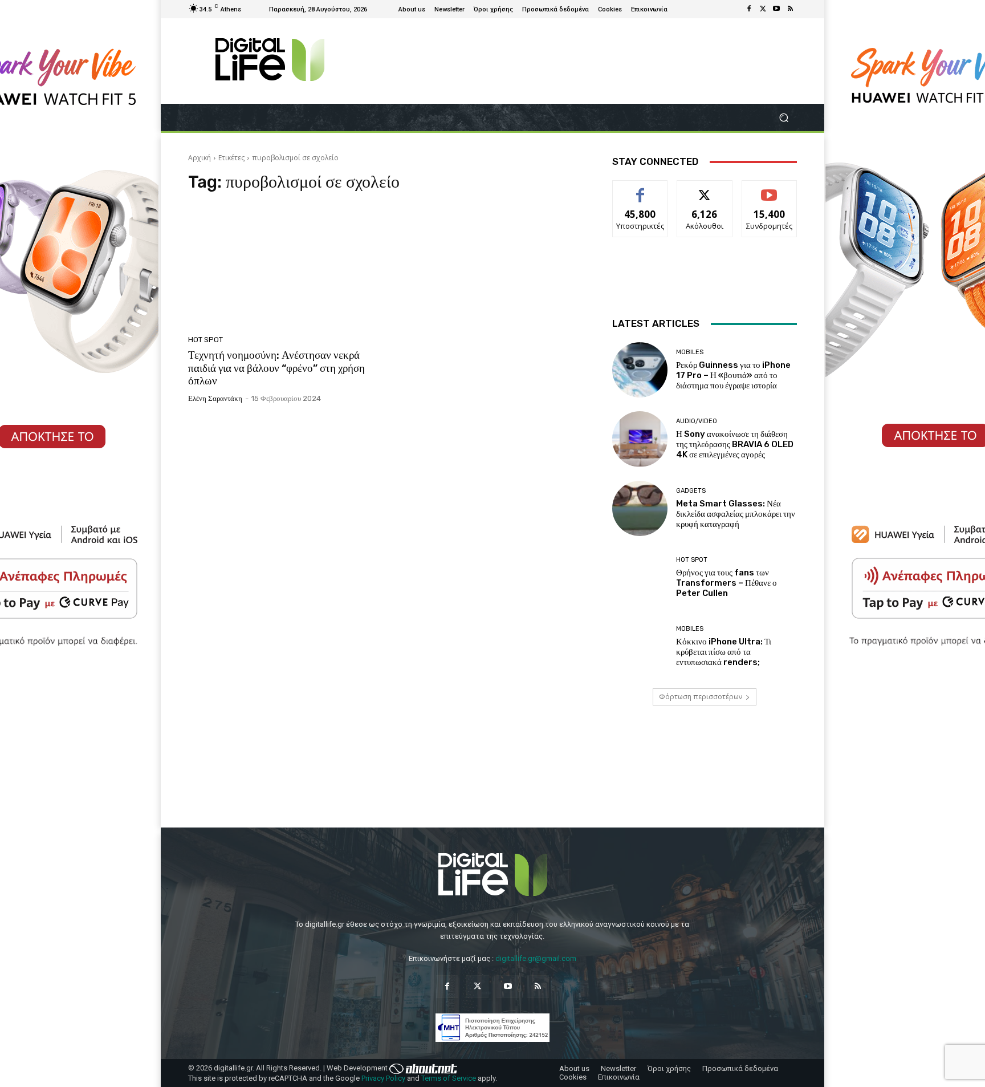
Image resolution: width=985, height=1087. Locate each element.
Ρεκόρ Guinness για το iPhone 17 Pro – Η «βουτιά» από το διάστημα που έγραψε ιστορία (733, 375)
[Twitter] (763, 9)
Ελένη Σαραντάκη (215, 398)
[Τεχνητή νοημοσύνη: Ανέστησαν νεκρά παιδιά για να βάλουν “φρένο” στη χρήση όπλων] (284, 267)
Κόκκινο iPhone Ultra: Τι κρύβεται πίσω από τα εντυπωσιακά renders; (723, 651)
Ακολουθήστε (705, 189)
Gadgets (691, 491)
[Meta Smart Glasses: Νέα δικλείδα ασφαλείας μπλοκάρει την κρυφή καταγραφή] (639, 508)
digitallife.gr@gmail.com (535, 958)
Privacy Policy (383, 1078)
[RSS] (790, 9)
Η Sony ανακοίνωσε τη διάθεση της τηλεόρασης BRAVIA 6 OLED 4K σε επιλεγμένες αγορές (734, 444)
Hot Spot (205, 339)
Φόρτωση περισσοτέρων (700, 696)
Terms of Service (448, 1078)
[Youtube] (776, 9)
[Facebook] (749, 9)
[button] (783, 117)
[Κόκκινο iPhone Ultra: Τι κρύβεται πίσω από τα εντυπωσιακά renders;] (639, 646)
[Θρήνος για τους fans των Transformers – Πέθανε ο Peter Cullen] (639, 577)
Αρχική (199, 158)
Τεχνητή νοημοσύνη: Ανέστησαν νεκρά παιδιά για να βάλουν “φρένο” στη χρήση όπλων (276, 368)
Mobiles (689, 352)
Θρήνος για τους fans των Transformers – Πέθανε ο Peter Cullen (726, 582)
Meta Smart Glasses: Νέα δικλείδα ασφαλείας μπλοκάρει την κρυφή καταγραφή (735, 513)
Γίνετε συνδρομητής (769, 193)
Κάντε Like (640, 189)
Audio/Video (696, 421)
